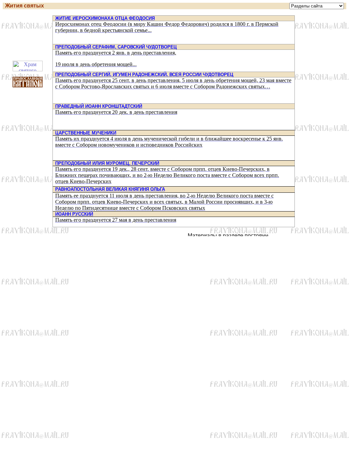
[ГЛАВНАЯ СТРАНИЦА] (316, 6)
